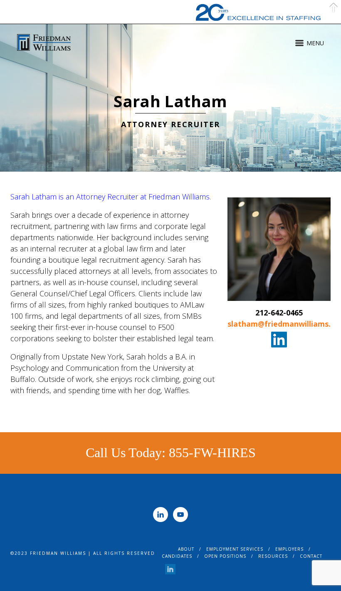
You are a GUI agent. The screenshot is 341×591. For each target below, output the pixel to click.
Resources (273, 556)
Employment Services (234, 549)
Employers (289, 549)
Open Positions (225, 556)
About (186, 549)
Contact (311, 556)
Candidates (177, 556)
